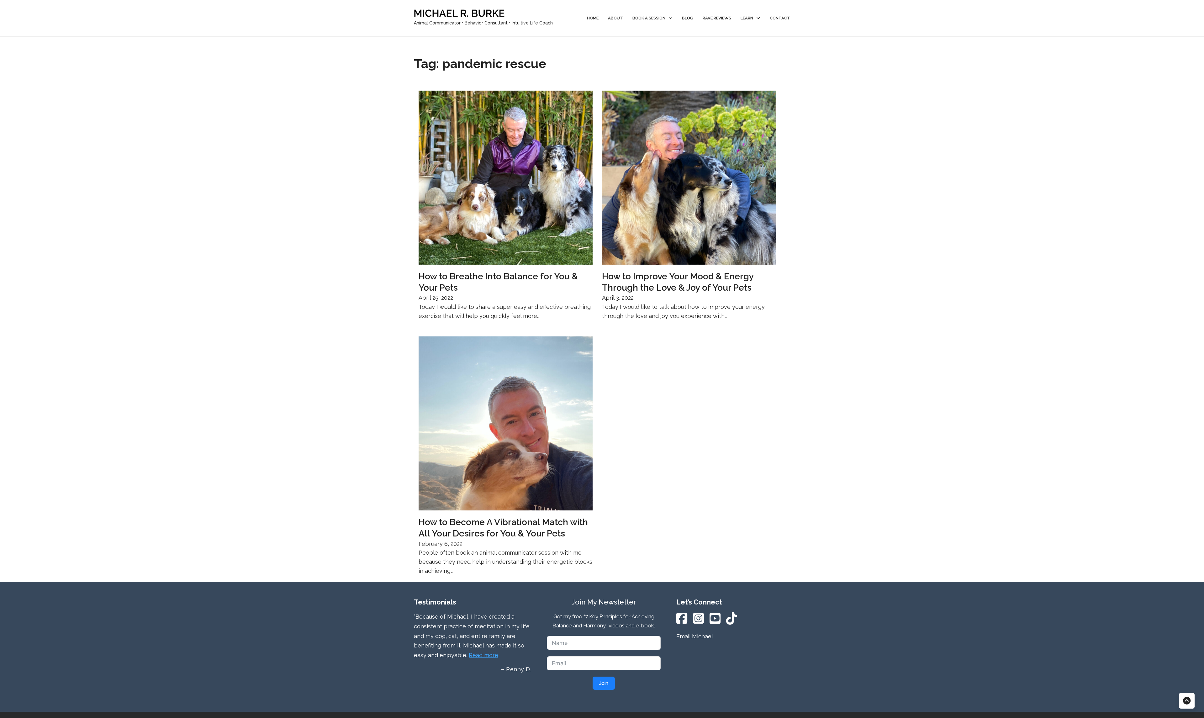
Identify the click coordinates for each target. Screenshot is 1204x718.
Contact (780, 18)
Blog (687, 18)
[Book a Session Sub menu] (670, 18)
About (615, 18)
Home (593, 18)
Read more (483, 655)
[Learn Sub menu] (758, 18)
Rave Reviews (717, 18)
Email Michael (694, 636)
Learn (747, 18)
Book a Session (648, 18)
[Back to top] (1187, 701)
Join (603, 683)
